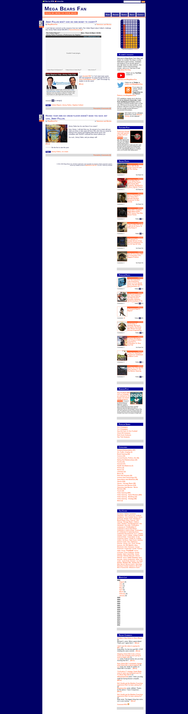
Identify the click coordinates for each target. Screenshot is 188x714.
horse (125, 557)
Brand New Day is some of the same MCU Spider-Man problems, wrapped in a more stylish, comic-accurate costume (135, 184)
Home (108, 15)
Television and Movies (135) (126, 485)
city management (133, 523)
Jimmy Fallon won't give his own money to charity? (71, 21)
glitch (125, 554)
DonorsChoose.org (75, 30)
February (122, 593)
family (134, 548)
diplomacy (134, 542)
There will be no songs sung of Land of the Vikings (135, 167)
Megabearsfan (122, 688)
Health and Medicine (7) (125, 466)
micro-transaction (122, 567)
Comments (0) (106, 108)
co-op (138, 537)
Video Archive (91, 69)
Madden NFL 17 (137, 562)
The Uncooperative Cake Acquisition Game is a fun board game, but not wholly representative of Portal (135, 284)
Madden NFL (127, 562)
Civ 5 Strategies (122, 429)
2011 (118, 625)
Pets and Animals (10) (124, 475)
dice (128, 542)
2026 (122, 587)
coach (125, 535)
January (122, 595)
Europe (137, 547)
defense (140, 540)
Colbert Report (56, 105)
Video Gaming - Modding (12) (127, 497)
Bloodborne (136, 518)
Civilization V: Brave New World (127, 528)
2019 (118, 609)
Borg (127, 520)
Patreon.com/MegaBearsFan (126, 95)
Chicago (119, 522)
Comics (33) (121, 456)
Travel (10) (120, 491)
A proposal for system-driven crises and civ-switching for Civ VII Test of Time (135, 241)
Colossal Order (122, 537)
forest (136, 550)
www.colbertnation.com (92, 36)
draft (133, 543)
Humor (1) (120, 469)
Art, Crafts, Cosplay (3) (124, 452)
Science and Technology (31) (127, 477)
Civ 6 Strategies (122, 427)
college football (138, 535)
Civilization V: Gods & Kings (125, 530)
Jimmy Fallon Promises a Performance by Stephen (63, 35)
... (141, 413)
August (121, 582)
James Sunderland (129, 559)
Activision (133, 514)
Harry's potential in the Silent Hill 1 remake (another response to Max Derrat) (134, 198)
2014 (118, 619)
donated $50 (87, 76)
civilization (135, 525)
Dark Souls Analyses (124, 435)
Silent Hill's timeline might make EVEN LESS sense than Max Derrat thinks (135, 212)
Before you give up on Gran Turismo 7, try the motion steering (135, 369)
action (126, 514)
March (121, 592)
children (136, 522)
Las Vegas (139, 561)
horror (119, 557)
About (132, 15)
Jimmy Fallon (66, 105)
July (120, 584)
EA (124, 545)
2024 (118, 599)
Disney (125, 543)
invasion (119, 559)
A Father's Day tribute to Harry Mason (129, 638)
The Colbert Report (52, 33)
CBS (137, 520)
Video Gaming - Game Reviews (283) (129, 495)
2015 (118, 617)
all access (131, 515)
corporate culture (122, 538)
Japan (137, 559)
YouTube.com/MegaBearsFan (127, 79)
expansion (120, 548)
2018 (118, 611)
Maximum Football (122, 566)
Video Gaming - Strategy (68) (127, 499)
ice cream (65, 151)
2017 (118, 613)
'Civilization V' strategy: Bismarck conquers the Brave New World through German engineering (135, 327)
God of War (130, 554)
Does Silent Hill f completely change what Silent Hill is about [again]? (129, 664)
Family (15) (121, 462)
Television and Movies (103, 24)
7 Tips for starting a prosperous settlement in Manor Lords (135, 354)
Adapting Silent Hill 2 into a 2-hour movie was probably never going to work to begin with (129, 655)
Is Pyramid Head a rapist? (134, 310)
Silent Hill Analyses (123, 433)
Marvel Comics (130, 564)
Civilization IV (121, 527)
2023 (118, 601)
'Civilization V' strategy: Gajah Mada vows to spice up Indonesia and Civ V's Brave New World (129, 673)
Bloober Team (128, 518)
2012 (118, 623)
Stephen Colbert (77, 105)
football (129, 550)
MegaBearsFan (52, 24)
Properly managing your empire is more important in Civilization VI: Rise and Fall (134, 342)
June (121, 586)
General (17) (121, 464)
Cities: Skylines (122, 523)
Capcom (132, 520)
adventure (120, 515)
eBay (136, 545)
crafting (138, 538)
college (130, 535)
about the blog (126, 70)
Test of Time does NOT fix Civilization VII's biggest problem (135, 255)
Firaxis (123, 550)
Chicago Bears (128, 522)
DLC (129, 543)
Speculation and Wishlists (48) (127, 479)
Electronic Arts (122, 547)
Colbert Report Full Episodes (54, 69)
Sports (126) (121, 481)
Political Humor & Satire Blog (73, 69)
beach (136, 517)
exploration (128, 548)
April (121, 590)
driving (138, 543)
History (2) (120, 468)
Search (124, 15)
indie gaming (133, 557)
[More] (81, 84)
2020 (118, 607)
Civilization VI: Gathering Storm (129, 532)
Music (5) (120, 473)
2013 (118, 621)
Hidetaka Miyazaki (129, 556)
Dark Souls (133, 540)
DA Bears (126, 540)
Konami (133, 561)
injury (140, 557)
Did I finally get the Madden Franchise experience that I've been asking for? (130, 684)
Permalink (96, 108)
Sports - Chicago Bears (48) (126, 483)
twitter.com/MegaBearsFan (134, 84)
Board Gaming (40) (123, 454)
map (118, 564)
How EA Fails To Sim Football (127, 431)
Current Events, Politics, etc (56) (128, 458)
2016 (118, 615)
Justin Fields (126, 561)
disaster (120, 543)
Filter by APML (49, 1)
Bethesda (120, 518)
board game (121, 520)
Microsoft (138, 566)
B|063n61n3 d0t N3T (91, 165)
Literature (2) (121, 471)
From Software (129, 552)
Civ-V (135, 533)
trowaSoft (135, 49)
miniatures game (134, 567)
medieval (132, 566)
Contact (141, 15)
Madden (119, 562)
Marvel (123, 564)
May (120, 588)
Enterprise (131, 547)
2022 (118, 603)
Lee (118, 659)
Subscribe (60, 1)
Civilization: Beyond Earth (125, 533)
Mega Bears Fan (65, 9)
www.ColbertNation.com (87, 79)
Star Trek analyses (123, 437)
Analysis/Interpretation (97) (126, 450)
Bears (140, 517)
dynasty (119, 545)
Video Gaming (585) (123, 493)
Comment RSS (122, 704)
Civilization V (131, 527)
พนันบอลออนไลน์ (122, 676)
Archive (115, 15)
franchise (120, 552)
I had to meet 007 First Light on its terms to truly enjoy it (135, 226)
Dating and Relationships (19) (127, 460)
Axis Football (129, 517)
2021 (118, 605)
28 (124, 318)
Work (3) (120, 500)
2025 (118, 597)
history (137, 556)
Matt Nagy (139, 564)
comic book (131, 537)
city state (127, 525)
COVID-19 (132, 538)
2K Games (120, 514)
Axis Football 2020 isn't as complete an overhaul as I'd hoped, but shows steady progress (123, 396)
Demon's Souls (122, 542)
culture (119, 540)
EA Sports (130, 545)
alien (126, 515)
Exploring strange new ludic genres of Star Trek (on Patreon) (123, 134)
